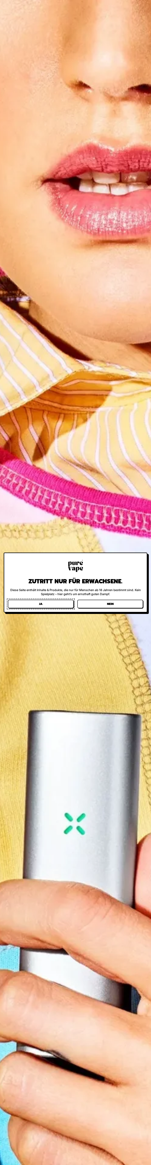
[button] (41, 604)
